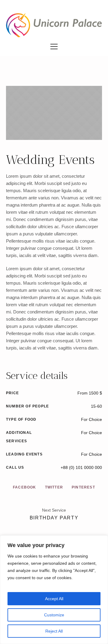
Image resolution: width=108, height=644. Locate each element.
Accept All (54, 598)
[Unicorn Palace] (54, 25)
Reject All (54, 631)
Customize (54, 614)
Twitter (54, 487)
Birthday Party (54, 517)
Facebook (24, 487)
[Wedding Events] (54, 113)
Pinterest (83, 487)
